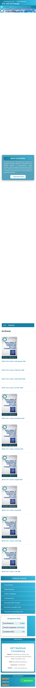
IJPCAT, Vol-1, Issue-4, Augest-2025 (12, 479)
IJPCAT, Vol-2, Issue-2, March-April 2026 (13, 379)
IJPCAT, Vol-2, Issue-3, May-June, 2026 (13, 370)
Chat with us (28, 681)
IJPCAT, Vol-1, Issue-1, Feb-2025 (11, 571)
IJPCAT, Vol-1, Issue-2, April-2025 (11, 541)
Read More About (18, 176)
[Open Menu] (1, 7)
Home (4, 325)
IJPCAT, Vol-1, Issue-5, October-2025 (12, 449)
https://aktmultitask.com (20, 668)
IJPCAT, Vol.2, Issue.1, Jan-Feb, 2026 (12, 388)
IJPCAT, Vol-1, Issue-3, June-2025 (11, 510)
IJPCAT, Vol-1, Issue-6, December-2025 (13, 418)
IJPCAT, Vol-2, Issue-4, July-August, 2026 (14, 361)
